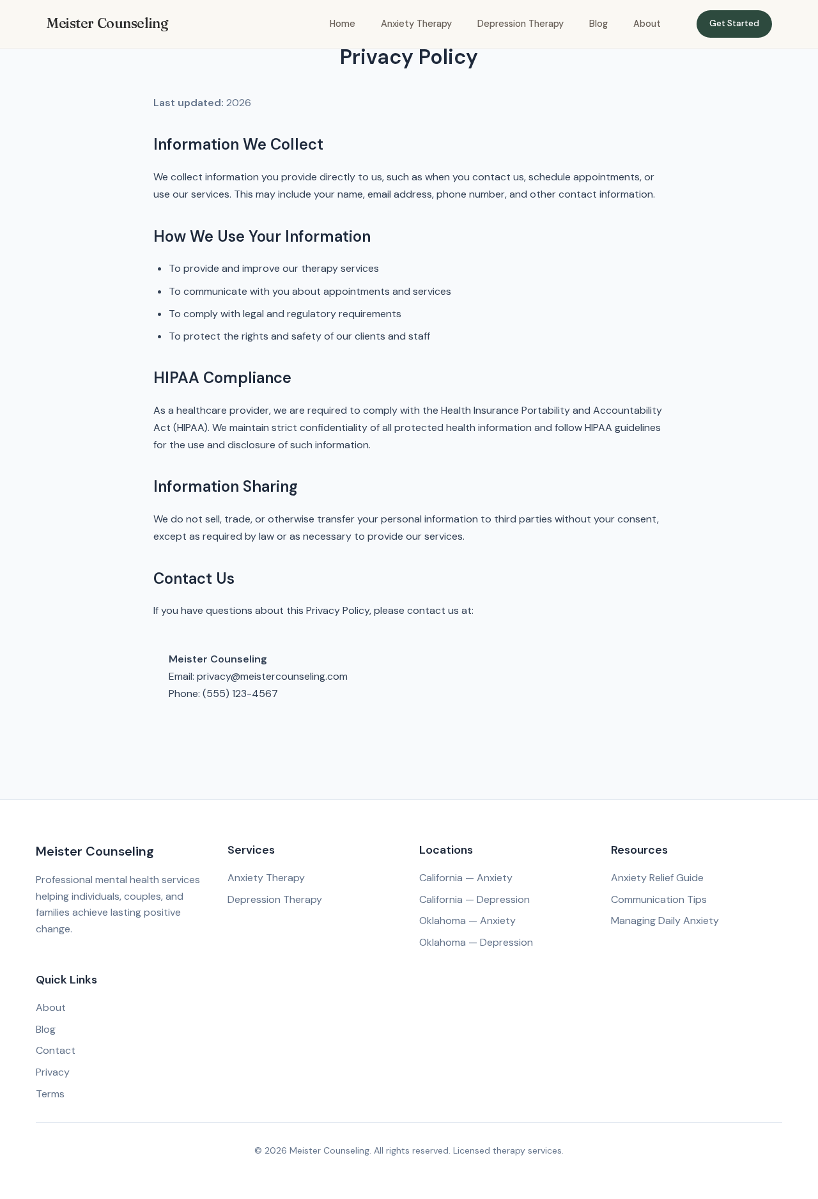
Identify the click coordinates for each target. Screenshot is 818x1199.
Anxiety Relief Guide (657, 877)
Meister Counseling (107, 23)
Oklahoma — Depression (476, 942)
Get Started (734, 23)
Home (342, 23)
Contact (55, 1050)
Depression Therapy (520, 23)
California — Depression (474, 899)
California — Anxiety (466, 877)
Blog (598, 23)
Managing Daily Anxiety (665, 920)
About (647, 23)
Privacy (53, 1072)
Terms (50, 1094)
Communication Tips (659, 899)
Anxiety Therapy (416, 23)
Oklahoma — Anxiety (467, 920)
